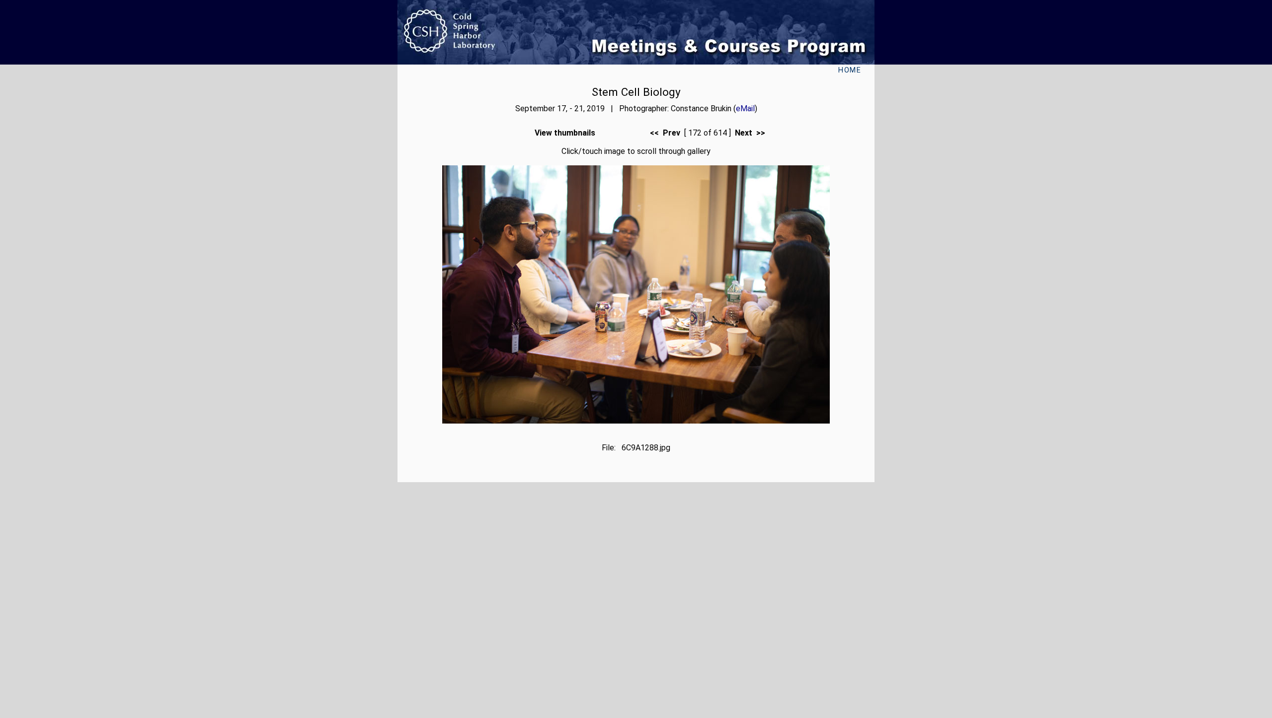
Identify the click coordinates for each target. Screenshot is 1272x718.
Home (849, 70)
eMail (745, 108)
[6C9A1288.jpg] (636, 421)
